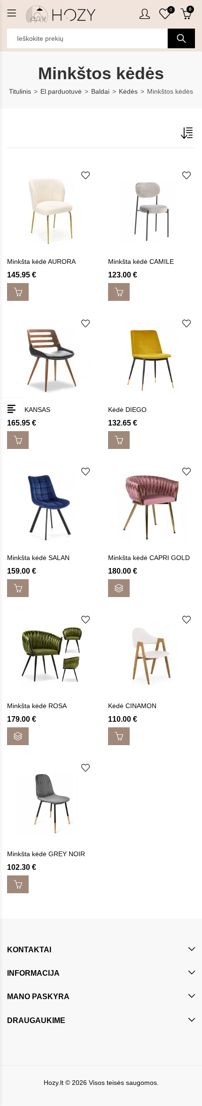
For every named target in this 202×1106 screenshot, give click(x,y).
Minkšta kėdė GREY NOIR (46, 854)
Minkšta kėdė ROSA (37, 706)
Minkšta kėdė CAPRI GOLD (149, 557)
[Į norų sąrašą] (85, 175)
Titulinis (20, 91)
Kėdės (128, 91)
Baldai (100, 91)
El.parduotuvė (61, 91)
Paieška (181, 38)
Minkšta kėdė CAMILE (141, 261)
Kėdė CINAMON (132, 706)
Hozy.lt (53, 1082)
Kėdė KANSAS (28, 409)
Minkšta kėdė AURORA (41, 261)
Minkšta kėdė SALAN (38, 557)
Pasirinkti (119, 588)
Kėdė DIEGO (127, 409)
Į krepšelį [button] (18, 292)
